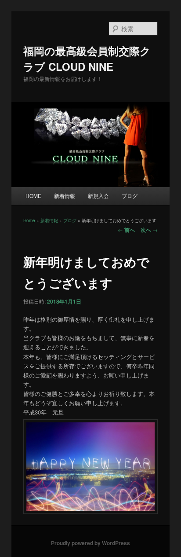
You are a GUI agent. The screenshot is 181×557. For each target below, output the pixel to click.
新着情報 (64, 195)
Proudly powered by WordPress (90, 543)
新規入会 (98, 195)
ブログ (130, 195)
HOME (33, 195)
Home (29, 220)
